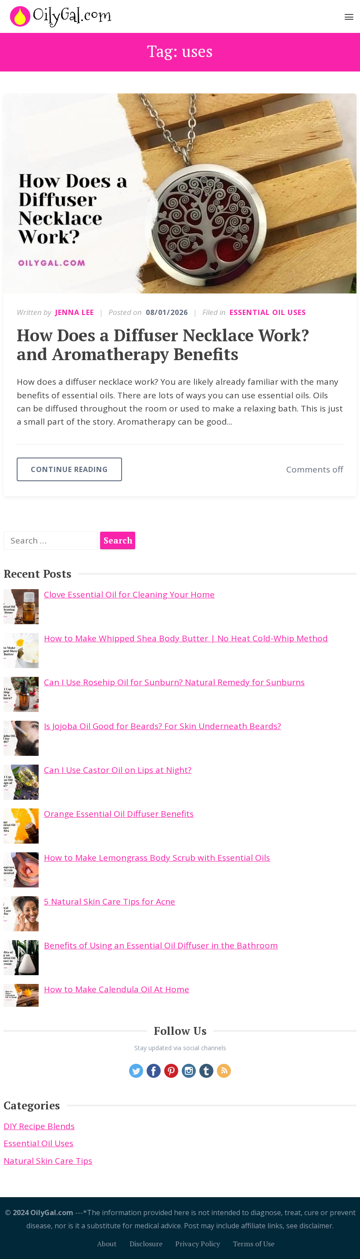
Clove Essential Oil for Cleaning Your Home (129, 594)
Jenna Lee (74, 312)
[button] (349, 18)
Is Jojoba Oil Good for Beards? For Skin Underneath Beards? (162, 726)
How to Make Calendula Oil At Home (116, 989)
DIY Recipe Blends (39, 1126)
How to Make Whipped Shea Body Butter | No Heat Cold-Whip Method (186, 638)
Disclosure (146, 1243)
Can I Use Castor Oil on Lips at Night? (117, 770)
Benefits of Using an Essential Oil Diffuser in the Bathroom (161, 945)
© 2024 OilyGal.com (39, 1212)
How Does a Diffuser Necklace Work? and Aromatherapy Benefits (163, 344)
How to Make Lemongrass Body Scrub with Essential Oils (157, 857)
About (107, 1243)
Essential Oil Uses (268, 312)
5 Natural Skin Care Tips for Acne (109, 901)
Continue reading (69, 469)
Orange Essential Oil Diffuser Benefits (119, 813)
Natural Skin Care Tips (48, 1160)
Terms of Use (253, 1243)
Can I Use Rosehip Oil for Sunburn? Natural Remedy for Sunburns (174, 682)
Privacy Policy (197, 1243)
